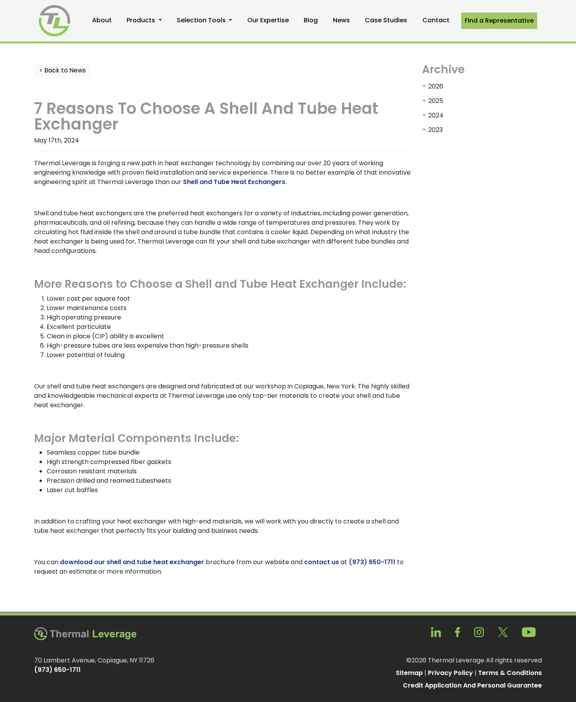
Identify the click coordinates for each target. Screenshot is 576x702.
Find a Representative (499, 20)
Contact (435, 20)
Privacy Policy (450, 672)
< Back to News (62, 70)
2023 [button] (435, 129)
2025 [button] (435, 100)
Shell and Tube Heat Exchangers (234, 181)
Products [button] (142, 20)
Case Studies (386, 20)
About (102, 20)
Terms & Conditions (510, 672)
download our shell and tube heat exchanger (132, 562)
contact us (321, 562)
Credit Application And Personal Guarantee (472, 685)
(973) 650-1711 (372, 562)
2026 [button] (435, 86)
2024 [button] (436, 115)
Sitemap (409, 672)
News (341, 20)
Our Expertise (268, 20)
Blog (311, 20)
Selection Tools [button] (202, 20)
